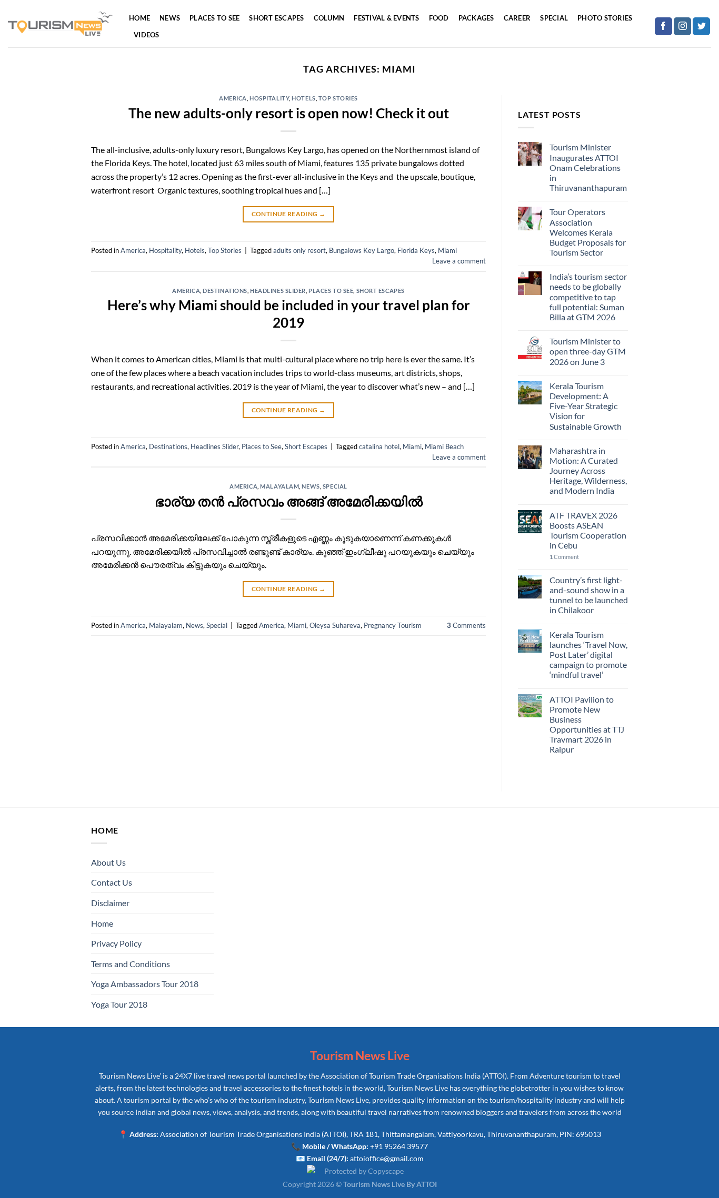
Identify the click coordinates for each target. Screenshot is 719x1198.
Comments (466, 625)
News (169, 18)
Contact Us (111, 882)
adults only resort (299, 250)
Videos (146, 35)
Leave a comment (459, 261)
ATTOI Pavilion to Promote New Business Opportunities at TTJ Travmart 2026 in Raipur (587, 724)
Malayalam (279, 486)
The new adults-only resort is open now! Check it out (288, 113)
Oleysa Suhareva (335, 625)
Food (439, 18)
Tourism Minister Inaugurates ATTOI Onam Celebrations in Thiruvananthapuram (588, 167)
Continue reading (289, 214)
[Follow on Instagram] (682, 26)
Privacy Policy (116, 943)
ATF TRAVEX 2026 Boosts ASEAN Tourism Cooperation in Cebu (588, 530)
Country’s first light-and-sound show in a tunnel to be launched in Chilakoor (589, 595)
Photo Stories (604, 18)
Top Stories (338, 98)
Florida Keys (416, 250)
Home (139, 18)
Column (329, 18)
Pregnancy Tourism (393, 625)
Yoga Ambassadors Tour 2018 (144, 984)
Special (554, 18)
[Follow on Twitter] (701, 26)
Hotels (303, 98)
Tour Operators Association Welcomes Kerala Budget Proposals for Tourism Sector (588, 232)
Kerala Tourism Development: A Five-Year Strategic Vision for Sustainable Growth (586, 406)
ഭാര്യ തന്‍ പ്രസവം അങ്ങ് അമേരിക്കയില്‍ (289, 501)
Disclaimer (110, 903)
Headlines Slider (278, 290)
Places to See (214, 18)
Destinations (225, 290)
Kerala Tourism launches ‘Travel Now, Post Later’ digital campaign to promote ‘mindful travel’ (588, 655)
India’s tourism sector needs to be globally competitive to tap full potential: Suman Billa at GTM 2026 (588, 296)
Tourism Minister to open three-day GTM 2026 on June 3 (588, 351)
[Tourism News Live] (60, 24)
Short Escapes (276, 18)
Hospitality (269, 98)
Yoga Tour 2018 (119, 1004)
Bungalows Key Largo (361, 250)
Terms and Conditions (130, 964)
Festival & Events (386, 18)
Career (517, 18)
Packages (476, 18)
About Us (108, 862)
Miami (447, 250)
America (233, 98)
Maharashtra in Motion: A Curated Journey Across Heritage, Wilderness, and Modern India (588, 470)
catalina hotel (379, 446)
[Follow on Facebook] (663, 26)
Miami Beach (444, 446)
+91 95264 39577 (399, 1146)
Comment (564, 556)
